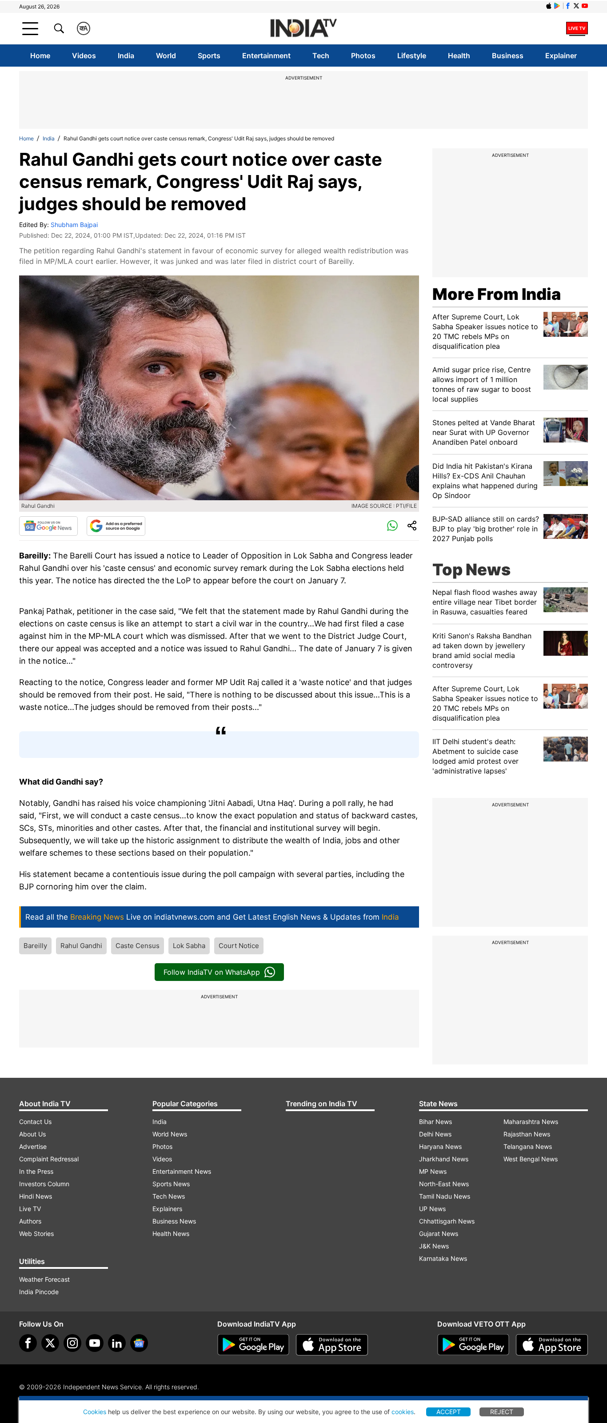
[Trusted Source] (116, 526)
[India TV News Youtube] (585, 6)
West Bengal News (530, 1159)
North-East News (444, 1184)
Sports (209, 55)
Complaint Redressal (49, 1159)
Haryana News (440, 1146)
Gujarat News (438, 1233)
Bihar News (435, 1121)
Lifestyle (411, 55)
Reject (501, 1411)
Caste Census (138, 945)
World (166, 55)
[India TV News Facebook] (568, 6)
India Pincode (39, 1291)
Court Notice (239, 945)
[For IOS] (552, 1344)
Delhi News (435, 1134)
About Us (32, 1134)
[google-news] (139, 1343)
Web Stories (36, 1233)
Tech (320, 55)
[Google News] (48, 526)
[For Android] (473, 1344)
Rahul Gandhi (81, 945)
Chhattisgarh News (447, 1221)
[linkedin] (117, 1343)
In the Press (36, 1171)
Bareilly (35, 945)
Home (40, 55)
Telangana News (527, 1146)
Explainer (561, 55)
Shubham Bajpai (74, 224)
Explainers (167, 1208)
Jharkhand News (443, 1159)
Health (459, 55)
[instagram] (72, 1343)
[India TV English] (303, 28)
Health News (170, 1233)
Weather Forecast (44, 1279)
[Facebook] (28, 1343)
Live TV (30, 1208)
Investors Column (44, 1184)
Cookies (94, 1411)
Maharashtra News (530, 1121)
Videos (84, 55)
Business (507, 55)
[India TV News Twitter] (576, 6)
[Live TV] (577, 28)
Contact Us (35, 1121)
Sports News (171, 1184)
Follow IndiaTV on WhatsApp (212, 972)
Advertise (33, 1146)
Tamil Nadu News (444, 1196)
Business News (174, 1221)
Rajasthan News (526, 1134)
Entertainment (266, 55)
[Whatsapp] (392, 526)
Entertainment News (181, 1171)
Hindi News (35, 1196)
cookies (402, 1411)
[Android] (557, 6)
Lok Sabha (189, 945)
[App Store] (332, 1344)
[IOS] (549, 6)
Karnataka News (443, 1258)
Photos (363, 55)
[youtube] (95, 1343)
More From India (496, 294)
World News (169, 1134)
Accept (448, 1411)
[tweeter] (50, 1343)
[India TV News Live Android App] (253, 1344)
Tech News (168, 1196)
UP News (432, 1208)
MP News (433, 1171)
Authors (30, 1221)
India (126, 55)
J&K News (434, 1246)
